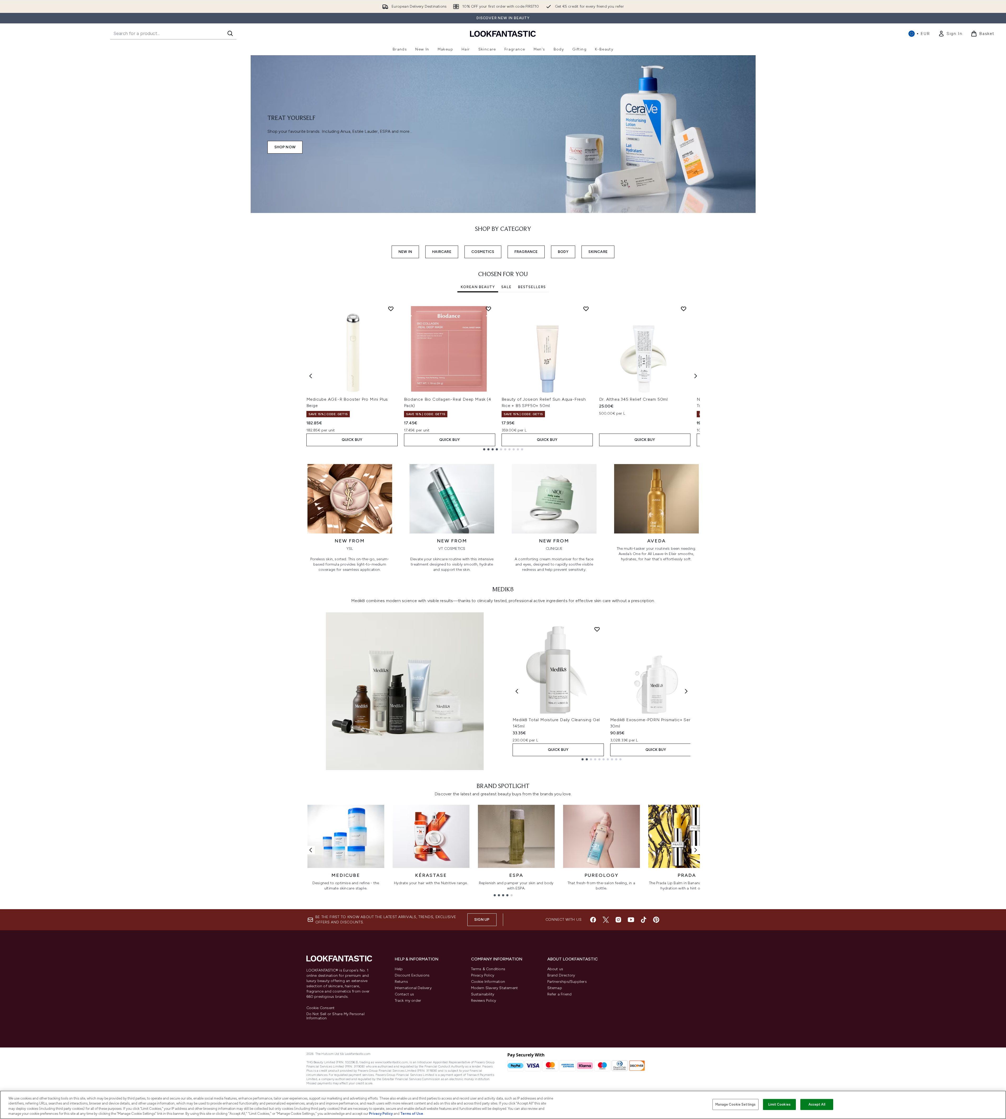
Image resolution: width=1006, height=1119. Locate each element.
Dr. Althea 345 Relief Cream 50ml (633, 399)
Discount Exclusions (412, 975)
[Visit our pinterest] (656, 919)
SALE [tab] (506, 287)
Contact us (404, 994)
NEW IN (405, 252)
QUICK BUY (352, 440)
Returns (401, 981)
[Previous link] (310, 850)
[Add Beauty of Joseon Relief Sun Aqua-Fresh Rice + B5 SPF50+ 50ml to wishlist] (586, 308)
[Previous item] (310, 376)
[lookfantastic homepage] (503, 33)
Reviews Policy (483, 1000)
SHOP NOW (285, 147)
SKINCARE (598, 252)
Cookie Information (488, 981)
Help (399, 969)
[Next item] (695, 376)
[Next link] (695, 850)
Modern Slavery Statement (494, 988)
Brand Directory (561, 975)
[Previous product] (517, 691)
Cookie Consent (320, 1008)
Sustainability (482, 994)
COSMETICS (482, 252)
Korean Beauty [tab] (478, 287)
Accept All (816, 1104)
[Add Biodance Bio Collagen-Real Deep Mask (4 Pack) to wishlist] (488, 308)
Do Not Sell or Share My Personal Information (335, 1016)
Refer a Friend (559, 994)
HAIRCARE (441, 252)
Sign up (481, 919)
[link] (950, 33)
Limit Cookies (779, 1104)
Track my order (408, 1000)
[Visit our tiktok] (643, 919)
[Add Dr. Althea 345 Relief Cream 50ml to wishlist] (683, 308)
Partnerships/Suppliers (567, 981)
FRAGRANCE (526, 252)
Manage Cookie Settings (735, 1104)
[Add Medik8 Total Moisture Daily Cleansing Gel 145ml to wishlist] (597, 629)
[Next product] (686, 691)
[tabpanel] (503, 376)
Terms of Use (411, 1114)
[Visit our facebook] (593, 919)
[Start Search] (230, 33)
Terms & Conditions (488, 969)
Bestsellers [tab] (532, 287)
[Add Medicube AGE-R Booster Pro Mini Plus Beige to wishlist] (391, 308)
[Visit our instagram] (618, 919)
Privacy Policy (482, 975)
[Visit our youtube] (631, 919)
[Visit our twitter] (605, 919)
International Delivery (413, 988)
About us (555, 969)
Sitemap (554, 988)
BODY (563, 252)
